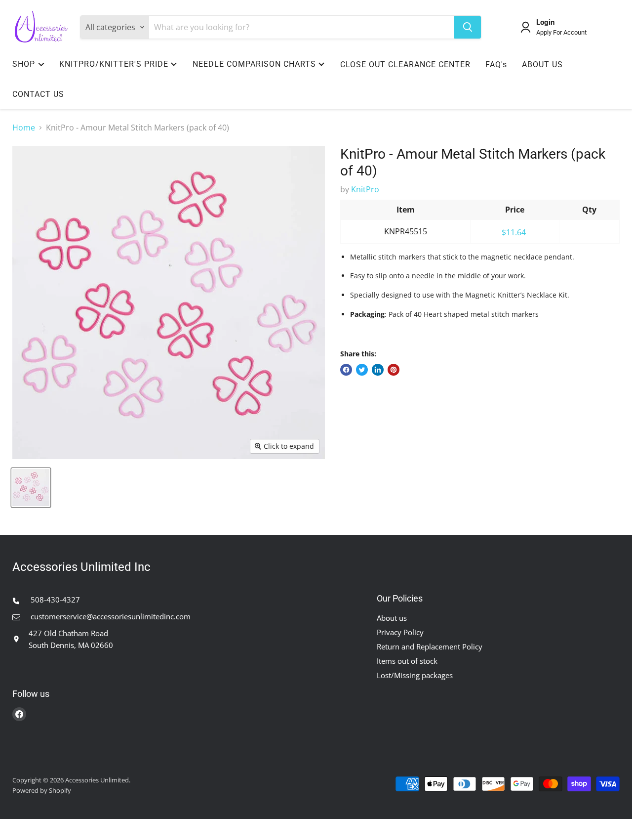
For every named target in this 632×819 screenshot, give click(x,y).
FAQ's (496, 64)
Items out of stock (407, 661)
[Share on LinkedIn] (378, 370)
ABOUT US (542, 64)
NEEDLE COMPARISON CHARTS (254, 64)
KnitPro (365, 189)
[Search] (467, 27)
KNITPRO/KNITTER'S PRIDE (113, 64)
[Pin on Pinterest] (393, 370)
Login (545, 22)
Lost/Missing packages (415, 675)
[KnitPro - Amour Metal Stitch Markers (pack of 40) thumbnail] (30, 487)
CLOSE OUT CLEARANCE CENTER (405, 64)
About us (392, 618)
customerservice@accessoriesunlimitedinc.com (110, 616)
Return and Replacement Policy (429, 646)
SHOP (23, 64)
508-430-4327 (54, 599)
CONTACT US (38, 94)
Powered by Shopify (41, 790)
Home (23, 127)
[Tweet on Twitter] (362, 370)
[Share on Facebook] (346, 370)
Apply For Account (561, 32)
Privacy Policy (400, 632)
